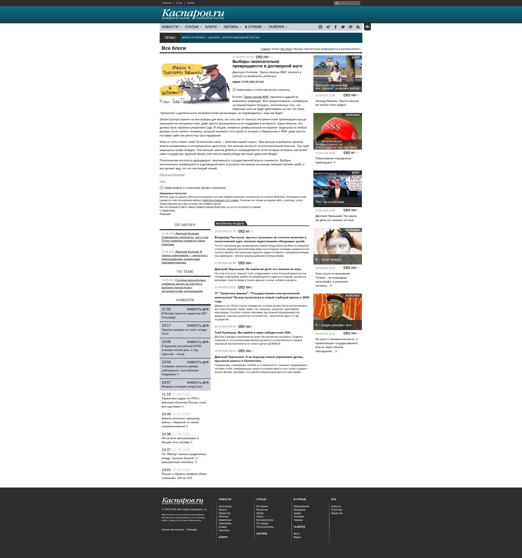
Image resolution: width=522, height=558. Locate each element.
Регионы (224, 516)
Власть (223, 509)
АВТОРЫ (230, 27)
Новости (336, 506)
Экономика (225, 523)
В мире (223, 527)
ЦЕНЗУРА (214, 37)
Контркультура (264, 520)
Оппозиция (225, 506)
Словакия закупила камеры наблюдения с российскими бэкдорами (180, 370)
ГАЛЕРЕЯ (276, 27)
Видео (297, 537)
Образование (301, 506)
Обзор (260, 513)
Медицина (300, 509)
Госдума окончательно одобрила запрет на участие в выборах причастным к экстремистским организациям (184, 285)
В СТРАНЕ (253, 27)
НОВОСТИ (170, 27)
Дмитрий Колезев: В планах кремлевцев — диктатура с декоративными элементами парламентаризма (185, 257)
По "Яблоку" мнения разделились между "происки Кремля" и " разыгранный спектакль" (184, 458)
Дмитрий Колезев (172, 174)
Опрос (260, 516)
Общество (225, 513)
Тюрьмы (298, 520)
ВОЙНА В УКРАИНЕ (193, 37)
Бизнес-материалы (173, 529)
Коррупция (225, 520)
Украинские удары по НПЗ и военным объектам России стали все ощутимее (184, 402)
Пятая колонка (264, 527)
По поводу (262, 523)
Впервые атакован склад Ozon (182, 386)
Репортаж (262, 509)
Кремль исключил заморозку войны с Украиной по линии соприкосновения (181, 422)
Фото (297, 533)
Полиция (299, 516)
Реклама (192, 529)
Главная (166, 2)
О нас (179, 2)
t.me (162, 181)
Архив (190, 2)
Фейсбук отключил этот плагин (221, 200)
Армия (297, 513)
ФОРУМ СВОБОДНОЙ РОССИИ (241, 37)
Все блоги (286, 49)
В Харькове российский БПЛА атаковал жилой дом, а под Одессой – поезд (181, 350)
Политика (336, 509)
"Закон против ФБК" (256, 96)
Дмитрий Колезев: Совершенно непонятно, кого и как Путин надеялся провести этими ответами (185, 239)
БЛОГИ (211, 27)
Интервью (262, 506)
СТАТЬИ (192, 27)
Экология (224, 530)
